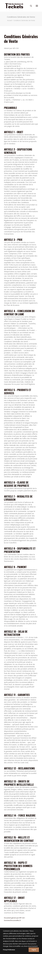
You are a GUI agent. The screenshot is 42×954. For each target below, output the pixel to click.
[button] (37, 6)
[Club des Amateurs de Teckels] (14, 6)
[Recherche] (30, 6)
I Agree (34, 950)
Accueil (9, 20)
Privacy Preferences (9, 950)
